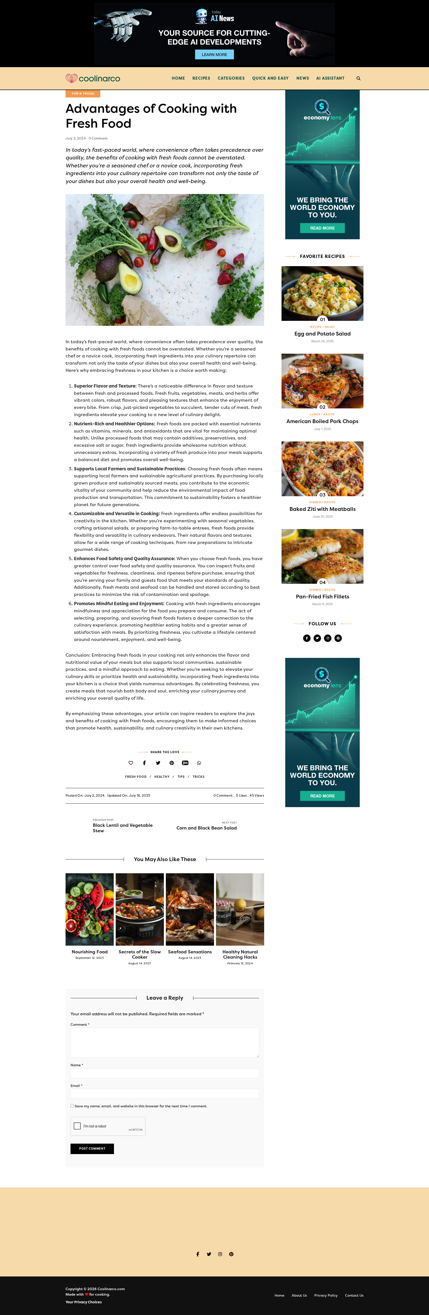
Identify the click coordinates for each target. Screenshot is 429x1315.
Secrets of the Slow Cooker (140, 954)
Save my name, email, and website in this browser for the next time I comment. (141, 1106)
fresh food (135, 777)
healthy (161, 777)
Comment (80, 1025)
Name (77, 1065)
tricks (198, 777)
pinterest (338, 638)
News (302, 78)
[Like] (130, 763)
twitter (317, 638)
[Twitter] (158, 763)
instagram (327, 638)
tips (181, 777)
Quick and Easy (270, 78)
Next (264, 909)
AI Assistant (330, 78)
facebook (307, 638)
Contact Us (354, 1295)
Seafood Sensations (190, 952)
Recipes (201, 78)
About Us (299, 1295)
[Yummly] (185, 763)
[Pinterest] (171, 763)
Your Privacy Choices (84, 1302)
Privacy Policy (326, 1295)
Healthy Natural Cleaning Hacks (240, 954)
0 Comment (98, 138)
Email (76, 1086)
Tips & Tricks (83, 93)
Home (178, 78)
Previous (66, 909)
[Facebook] (144, 763)
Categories (231, 78)
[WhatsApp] (199, 763)
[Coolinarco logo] (93, 78)
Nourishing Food (90, 952)
